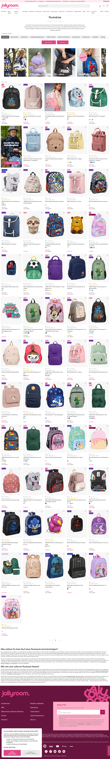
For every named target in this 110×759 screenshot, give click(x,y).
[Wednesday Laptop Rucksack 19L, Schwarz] (67, 588)
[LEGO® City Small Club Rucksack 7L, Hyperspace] (3, 119)
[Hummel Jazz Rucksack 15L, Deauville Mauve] (24, 119)
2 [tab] (56, 80)
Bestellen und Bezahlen (37, 703)
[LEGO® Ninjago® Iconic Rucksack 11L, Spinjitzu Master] (89, 290)
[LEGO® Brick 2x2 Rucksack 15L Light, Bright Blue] (91, 418)
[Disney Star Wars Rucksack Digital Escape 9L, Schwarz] (2, 546)
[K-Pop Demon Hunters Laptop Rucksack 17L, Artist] (89, 247)
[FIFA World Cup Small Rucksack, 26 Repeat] (89, 503)
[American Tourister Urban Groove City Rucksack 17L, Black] (91, 162)
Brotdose (98, 671)
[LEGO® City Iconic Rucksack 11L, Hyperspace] (92, 290)
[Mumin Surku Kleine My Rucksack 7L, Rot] (24, 375)
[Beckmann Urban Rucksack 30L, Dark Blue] (24, 418)
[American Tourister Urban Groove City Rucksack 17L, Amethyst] (89, 162)
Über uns (33, 719)
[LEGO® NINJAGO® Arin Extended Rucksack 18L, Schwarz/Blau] (69, 418)
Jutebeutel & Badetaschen (37, 37)
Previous (1, 63)
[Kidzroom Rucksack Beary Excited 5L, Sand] (45, 162)
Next (107, 37)
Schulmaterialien (104, 671)
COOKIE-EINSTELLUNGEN (31, 753)
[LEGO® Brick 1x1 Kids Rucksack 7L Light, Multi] (48, 290)
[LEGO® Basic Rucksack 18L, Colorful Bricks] (2, 460)
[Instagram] (50, 751)
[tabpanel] (15, 63)
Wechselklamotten (71, 676)
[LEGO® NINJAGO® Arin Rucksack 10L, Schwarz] (28, 332)
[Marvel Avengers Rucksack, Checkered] (45, 204)
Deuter (2, 663)
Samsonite (14, 663)
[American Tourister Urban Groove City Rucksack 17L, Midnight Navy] (92, 162)
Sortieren (63, 42)
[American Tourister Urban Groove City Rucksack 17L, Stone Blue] (94, 162)
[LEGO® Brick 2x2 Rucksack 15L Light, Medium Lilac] (92, 418)
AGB (2, 707)
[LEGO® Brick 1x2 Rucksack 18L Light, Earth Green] (47, 375)
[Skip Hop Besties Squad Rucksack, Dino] (89, 375)
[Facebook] (46, 751)
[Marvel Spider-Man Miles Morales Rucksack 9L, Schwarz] (45, 503)
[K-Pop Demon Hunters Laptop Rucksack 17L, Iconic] (94, 247)
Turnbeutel (95, 37)
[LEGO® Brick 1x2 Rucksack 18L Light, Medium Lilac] (45, 375)
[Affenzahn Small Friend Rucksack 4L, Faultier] (24, 247)
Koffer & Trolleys (51, 37)
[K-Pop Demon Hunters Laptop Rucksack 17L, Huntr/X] (92, 247)
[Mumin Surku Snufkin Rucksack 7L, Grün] (27, 375)
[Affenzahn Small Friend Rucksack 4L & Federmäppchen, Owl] (2, 332)
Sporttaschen (86, 37)
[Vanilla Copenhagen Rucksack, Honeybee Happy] (25, 588)
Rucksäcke (60, 21)
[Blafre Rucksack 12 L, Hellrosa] (67, 204)
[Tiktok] (59, 751)
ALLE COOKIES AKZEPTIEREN (12, 753)
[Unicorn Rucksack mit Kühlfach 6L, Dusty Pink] (2, 418)
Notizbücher (10, 674)
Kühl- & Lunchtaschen (64, 37)
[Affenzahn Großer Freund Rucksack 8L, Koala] (24, 503)
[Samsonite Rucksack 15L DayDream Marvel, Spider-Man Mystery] (46, 332)
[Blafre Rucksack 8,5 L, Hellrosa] (67, 375)
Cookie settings (34, 711)
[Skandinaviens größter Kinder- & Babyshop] (10, 5)
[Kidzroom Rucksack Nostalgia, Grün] (2, 375)
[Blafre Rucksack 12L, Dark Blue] (2, 247)
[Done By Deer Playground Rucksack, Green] (72, 503)
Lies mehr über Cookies (9, 747)
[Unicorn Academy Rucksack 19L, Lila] (89, 588)
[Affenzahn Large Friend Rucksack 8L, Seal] (67, 119)
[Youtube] (55, 751)
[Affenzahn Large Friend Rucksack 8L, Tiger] (67, 247)
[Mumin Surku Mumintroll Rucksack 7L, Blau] (25, 375)
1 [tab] (55, 80)
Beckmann (103, 662)
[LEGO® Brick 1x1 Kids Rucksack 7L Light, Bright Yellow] (50, 290)
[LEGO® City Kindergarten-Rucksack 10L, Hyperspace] (27, 332)
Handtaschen (24, 37)
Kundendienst (109, 750)
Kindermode (49, 21)
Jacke (9, 672)
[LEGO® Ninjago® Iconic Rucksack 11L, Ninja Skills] (91, 290)
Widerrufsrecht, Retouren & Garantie (12, 711)
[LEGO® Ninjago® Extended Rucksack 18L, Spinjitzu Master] (67, 418)
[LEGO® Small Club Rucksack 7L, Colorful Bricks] (5, 119)
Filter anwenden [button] (48, 42)
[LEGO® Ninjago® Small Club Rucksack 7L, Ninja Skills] (2, 119)
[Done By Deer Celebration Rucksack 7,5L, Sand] (69, 503)
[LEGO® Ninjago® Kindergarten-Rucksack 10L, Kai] (25, 332)
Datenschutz (34, 707)
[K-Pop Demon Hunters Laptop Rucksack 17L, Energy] (91, 247)
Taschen (55, 21)
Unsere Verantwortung (37, 715)
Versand (3, 715)
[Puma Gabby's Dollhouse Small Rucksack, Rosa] (45, 119)
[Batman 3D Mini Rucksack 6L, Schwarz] (67, 546)
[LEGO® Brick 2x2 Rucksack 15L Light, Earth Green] (89, 418)
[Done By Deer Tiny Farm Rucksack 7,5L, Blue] (70, 503)
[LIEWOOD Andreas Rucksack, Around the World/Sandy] (24, 204)
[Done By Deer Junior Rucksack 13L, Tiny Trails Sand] (67, 332)
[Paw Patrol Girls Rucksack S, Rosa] (2, 631)
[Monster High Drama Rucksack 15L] (45, 460)
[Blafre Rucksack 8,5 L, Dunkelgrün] (89, 119)
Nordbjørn (7, 663)
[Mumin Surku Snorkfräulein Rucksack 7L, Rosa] (28, 375)
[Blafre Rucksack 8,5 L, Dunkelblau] (92, 119)
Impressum (4, 719)
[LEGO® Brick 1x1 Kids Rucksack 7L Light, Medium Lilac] (45, 290)
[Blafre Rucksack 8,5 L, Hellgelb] (91, 119)
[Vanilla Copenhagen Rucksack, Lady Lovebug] (24, 588)
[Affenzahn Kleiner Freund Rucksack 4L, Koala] (2, 204)
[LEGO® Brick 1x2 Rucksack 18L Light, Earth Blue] (48, 375)
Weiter (60, 640)
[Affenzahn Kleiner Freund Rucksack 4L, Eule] (5, 204)
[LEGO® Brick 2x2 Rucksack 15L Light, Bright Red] (94, 418)
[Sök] (88, 6)
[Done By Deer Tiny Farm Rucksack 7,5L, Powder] (67, 503)
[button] (103, 6)
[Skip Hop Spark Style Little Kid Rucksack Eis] (25, 290)
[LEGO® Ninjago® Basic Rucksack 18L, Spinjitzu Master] (3, 460)
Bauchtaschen (14, 37)
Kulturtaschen (76, 37)
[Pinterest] (63, 751)
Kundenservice (106, 1)
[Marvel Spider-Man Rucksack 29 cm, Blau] (2, 290)
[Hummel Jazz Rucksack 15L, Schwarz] (25, 119)
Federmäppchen (17, 674)
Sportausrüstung (80, 676)
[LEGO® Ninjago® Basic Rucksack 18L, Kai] (5, 460)
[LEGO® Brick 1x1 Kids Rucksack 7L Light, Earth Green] (47, 290)
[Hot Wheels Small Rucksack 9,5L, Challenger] (45, 247)
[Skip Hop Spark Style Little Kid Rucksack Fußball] (24, 290)
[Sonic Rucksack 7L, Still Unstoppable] (45, 418)
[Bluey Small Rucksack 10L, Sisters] (67, 460)
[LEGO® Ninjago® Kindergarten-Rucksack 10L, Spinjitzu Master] (24, 332)
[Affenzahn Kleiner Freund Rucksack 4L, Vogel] (3, 204)
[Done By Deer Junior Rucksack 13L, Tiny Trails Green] (69, 332)
